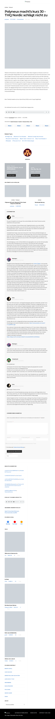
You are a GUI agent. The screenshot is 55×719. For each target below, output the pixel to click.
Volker (32, 171)
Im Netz (7, 579)
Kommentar (10, 421)
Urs (5, 555)
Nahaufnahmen (9, 686)
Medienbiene (8, 682)
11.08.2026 (18, 206)
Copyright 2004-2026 (44, 712)
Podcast (11, 7)
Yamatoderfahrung (39, 202)
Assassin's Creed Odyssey (12, 138)
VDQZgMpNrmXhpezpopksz (11, 484)
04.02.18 (10, 555)
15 (15, 634)
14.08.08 (11, 634)
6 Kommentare (20, 19)
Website (38, 437)
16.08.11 (10, 581)
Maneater (8, 140)
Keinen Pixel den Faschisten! (12, 675)
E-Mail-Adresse (26, 437)
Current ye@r (9, 453)
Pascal (36, 204)
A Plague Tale (9, 136)
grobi (6, 634)
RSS (31, 121)
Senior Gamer (8, 693)
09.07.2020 (38, 171)
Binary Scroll (8, 668)
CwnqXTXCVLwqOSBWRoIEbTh (12, 470)
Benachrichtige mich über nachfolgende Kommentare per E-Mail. (21, 443)
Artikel (6, 7)
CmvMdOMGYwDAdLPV (10, 475)
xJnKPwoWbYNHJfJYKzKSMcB (11, 479)
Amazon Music (26, 121)
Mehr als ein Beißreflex (10, 633)
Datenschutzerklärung (19, 447)
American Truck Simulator (20, 136)
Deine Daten (33, 712)
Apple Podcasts (14, 121)
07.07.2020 (12, 19)
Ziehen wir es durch (10, 658)
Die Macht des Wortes (10, 605)
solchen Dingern (37, 263)
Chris (6, 581)
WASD (6, 696)
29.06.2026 (41, 204)
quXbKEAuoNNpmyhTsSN (10, 490)
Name (8, 437)
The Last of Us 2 (17, 140)
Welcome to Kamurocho (11, 553)
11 (15, 581)
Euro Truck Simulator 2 (41, 138)
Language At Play (9, 679)
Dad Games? (19, 475)
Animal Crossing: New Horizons (36, 136)
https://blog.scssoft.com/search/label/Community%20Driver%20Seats (23, 336)
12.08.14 (11, 660)
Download (11, 117)
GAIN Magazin (8, 672)
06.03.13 (16, 607)
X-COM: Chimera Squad (28, 140)
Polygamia (7, 689)
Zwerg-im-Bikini (8, 607)
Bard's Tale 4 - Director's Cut (27, 138)
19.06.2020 (15, 171)
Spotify (20, 121)
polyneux (7, 19)
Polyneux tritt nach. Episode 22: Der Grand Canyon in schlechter (15, 203)
